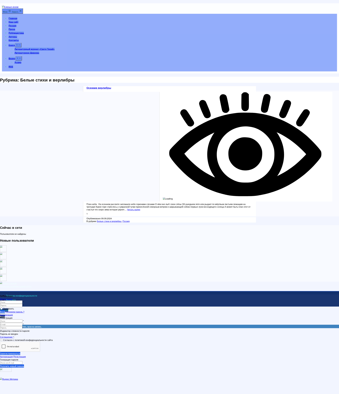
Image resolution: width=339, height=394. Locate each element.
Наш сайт (13, 21)
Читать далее (133, 209)
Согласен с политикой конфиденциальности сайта (28, 340)
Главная (13, 18)
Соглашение (7, 336)
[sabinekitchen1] (3, 272)
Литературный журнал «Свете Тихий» (35, 49)
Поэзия (12, 25)
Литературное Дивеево (27, 52)
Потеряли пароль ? (14, 311)
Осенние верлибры (98, 88)
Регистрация (6, 298)
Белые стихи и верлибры (109, 221)
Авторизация (6, 314)
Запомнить (8, 308)
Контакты (14, 40)
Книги (12, 45)
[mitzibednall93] (3, 258)
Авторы (13, 36)
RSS (11, 66)
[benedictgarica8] (3, 265)
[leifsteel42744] (3, 251)
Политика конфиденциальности (15, 286)
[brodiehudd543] (3, 280)
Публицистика (16, 32)
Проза (12, 29)
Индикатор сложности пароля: (15, 330)
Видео (12, 58)
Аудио (18, 62)
